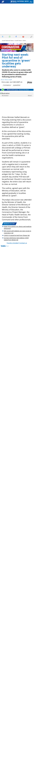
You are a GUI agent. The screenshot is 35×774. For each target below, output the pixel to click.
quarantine (16, 85)
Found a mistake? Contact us (17, 243)
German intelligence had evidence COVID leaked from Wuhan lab (16, 239)
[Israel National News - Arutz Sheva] (19, 2)
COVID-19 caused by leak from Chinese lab (17, 235)
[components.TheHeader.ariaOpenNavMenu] (5, 2)
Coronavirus (7, 85)
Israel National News (8, 40)
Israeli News (18, 40)
